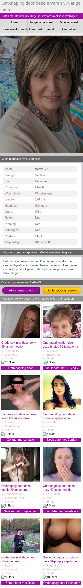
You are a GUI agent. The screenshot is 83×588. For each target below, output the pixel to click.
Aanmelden (69, 29)
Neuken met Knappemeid (20, 511)
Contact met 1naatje (20, 439)
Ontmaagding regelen (62, 290)
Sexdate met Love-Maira (62, 511)
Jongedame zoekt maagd (41, 23)
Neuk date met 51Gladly (62, 368)
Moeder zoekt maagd (69, 23)
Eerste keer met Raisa (21, 583)
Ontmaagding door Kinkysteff (20, 368)
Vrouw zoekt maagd (13, 29)
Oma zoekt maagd (41, 29)
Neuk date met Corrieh (62, 439)
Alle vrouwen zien (21, 290)
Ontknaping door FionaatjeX (61, 583)
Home (14, 22)
